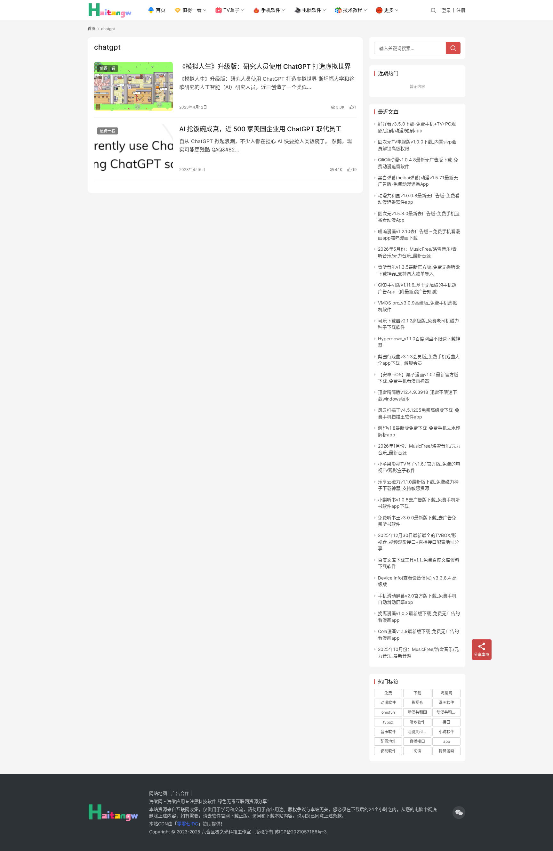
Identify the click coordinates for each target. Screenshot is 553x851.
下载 (417, 693)
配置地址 (388, 741)
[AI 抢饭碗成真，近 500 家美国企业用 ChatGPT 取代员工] (133, 149)
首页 (160, 10)
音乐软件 (388, 731)
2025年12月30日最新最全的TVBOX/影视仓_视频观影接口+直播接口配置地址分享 (418, 541)
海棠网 (446, 693)
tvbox (388, 722)
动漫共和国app (448, 712)
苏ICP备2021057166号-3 (301, 831)
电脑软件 (311, 10)
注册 (460, 10)
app (446, 741)
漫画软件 (446, 702)
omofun (388, 712)
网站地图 (158, 793)
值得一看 (192, 10)
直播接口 (417, 741)
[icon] (459, 812)
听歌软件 (417, 722)
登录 (446, 10)
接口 (446, 722)
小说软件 (446, 731)
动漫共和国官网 (419, 731)
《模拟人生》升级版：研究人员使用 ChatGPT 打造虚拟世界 (265, 66)
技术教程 (352, 10)
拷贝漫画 (446, 751)
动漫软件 (388, 702)
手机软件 (270, 10)
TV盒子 (231, 10)
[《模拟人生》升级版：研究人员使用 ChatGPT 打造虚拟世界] (133, 86)
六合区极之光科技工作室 (226, 831)
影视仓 (417, 702)
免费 (388, 693)
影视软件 (388, 751)
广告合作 (180, 793)
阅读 (417, 751)
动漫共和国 (417, 712)
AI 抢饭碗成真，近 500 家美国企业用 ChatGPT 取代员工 (260, 129)
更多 (389, 10)
